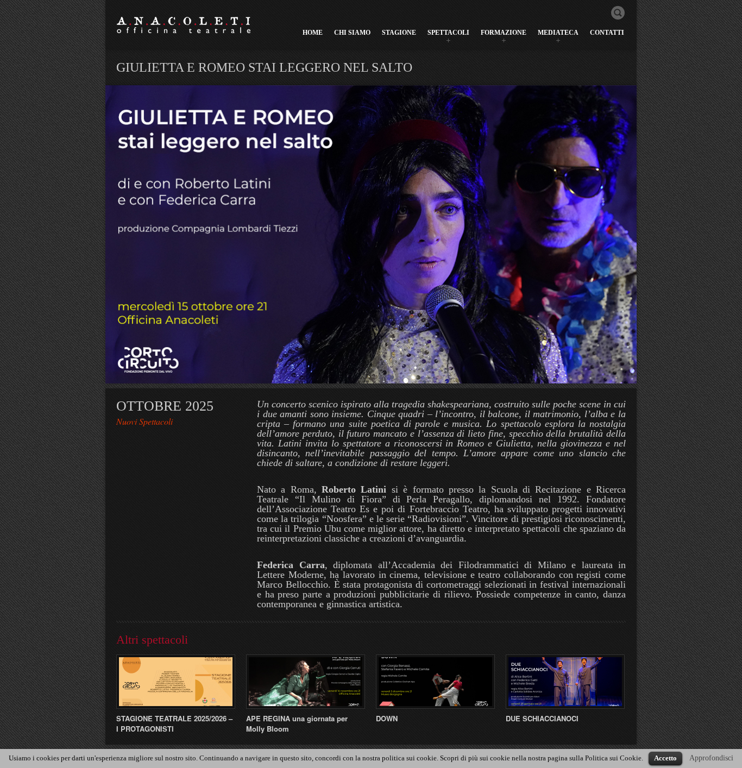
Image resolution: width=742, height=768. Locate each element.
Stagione (399, 32)
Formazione (503, 32)
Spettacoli (448, 32)
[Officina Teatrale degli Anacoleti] (184, 25)
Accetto (665, 758)
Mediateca (558, 32)
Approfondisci (711, 758)
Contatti (607, 32)
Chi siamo (352, 32)
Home (313, 32)
